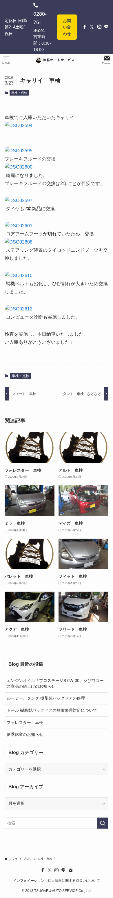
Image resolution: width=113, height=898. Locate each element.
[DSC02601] (18, 225)
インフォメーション (28, 880)
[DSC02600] (18, 166)
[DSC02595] (18, 150)
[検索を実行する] (102, 822)
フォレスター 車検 (25, 722)
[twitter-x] (49, 870)
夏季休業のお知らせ (25, 734)
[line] (63, 870)
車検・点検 (19, 92)
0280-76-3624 (40, 22)
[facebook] (42, 870)
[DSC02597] (18, 200)
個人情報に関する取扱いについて (74, 880)
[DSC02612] (18, 308)
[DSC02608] (18, 241)
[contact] (70, 870)
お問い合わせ (67, 27)
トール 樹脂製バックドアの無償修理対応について (52, 710)
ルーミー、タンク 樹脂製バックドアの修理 (46, 698)
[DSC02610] (18, 275)
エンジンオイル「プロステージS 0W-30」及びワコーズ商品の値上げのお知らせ (55, 683)
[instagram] (56, 870)
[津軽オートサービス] (56, 60)
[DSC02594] (18, 125)
